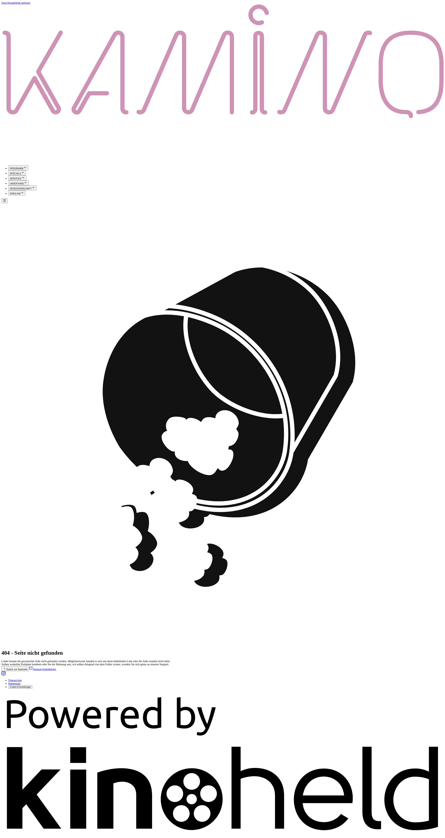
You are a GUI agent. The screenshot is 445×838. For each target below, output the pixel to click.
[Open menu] (4, 200)
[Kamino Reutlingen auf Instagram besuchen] (3, 674)
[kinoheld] (222, 834)
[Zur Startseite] (222, 83)
